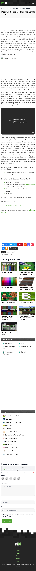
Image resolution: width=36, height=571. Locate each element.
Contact (18, 556)
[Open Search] (29, 2)
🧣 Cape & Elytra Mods (10, 438)
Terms (18, 561)
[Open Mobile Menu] (33, 2)
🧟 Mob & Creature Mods (11, 416)
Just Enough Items (26, 347)
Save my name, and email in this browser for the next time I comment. (18, 515)
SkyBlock (23, 352)
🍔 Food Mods (7, 425)
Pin (21, 245)
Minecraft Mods (10, 252)
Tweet (14, 245)
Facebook (18, 548)
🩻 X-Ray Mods (7, 419)
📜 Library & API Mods (10, 432)
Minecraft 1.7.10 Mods (7, 254)
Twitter (18, 550)
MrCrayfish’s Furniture (8, 353)
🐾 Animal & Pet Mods (10, 441)
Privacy (18, 558)
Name (3, 499)
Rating (3, 475)
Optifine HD (8, 343)
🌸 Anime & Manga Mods (11, 448)
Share (6, 245)
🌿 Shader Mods (8, 444)
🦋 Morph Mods (8, 451)
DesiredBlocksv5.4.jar (13, 206)
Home (3, 8)
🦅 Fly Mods (7, 429)
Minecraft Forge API (9, 348)
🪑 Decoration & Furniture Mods (13, 435)
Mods (9, 8)
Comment (4, 483)
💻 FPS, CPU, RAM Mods (10, 454)
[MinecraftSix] (4, 2)
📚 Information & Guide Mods (12, 422)
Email (3, 507)
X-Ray (22, 343)
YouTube (18, 553)
